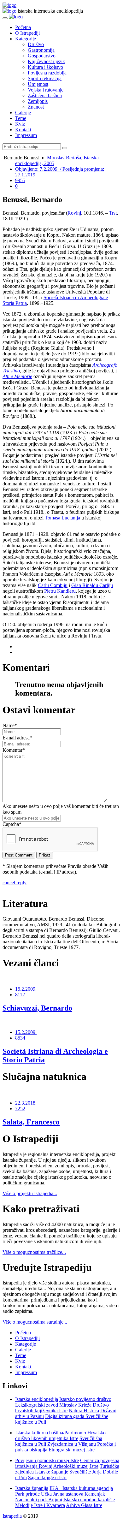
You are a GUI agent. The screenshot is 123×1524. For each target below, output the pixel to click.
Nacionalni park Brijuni (38, 1499)
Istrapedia (13, 1516)
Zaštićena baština (45, 95)
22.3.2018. (26, 1103)
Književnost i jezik (46, 61)
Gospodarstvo (42, 55)
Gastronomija (41, 50)
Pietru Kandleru (60, 591)
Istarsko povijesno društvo (85, 1399)
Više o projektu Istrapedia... (30, 1193)
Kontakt (23, 129)
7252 (20, 1108)
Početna (23, 27)
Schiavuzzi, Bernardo (37, 1008)
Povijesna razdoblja (47, 72)
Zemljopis (38, 101)
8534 (20, 1038)
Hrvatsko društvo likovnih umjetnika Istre (60, 1435)
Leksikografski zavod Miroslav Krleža (53, 1405)
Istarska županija (31, 1488)
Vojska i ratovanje (45, 89)
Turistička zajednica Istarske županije (67, 1468)
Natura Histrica (84, 1410)
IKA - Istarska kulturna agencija (81, 1488)
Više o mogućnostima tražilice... (34, 1252)
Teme (20, 118)
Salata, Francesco (31, 1122)
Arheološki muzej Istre (75, 1466)
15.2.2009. (26, 989)
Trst (113, 213)
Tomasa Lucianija (62, 517)
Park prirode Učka (33, 1494)
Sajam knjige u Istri (47, 1477)
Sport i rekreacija (45, 78)
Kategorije (25, 38)
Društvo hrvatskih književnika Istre (62, 1407)
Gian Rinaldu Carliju (92, 585)
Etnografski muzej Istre (72, 1449)
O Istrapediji (27, 33)
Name (10, 725)
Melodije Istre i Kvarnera (40, 1505)
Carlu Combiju (52, 585)
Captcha (12, 824)
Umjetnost (38, 84)
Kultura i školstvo (45, 67)
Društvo (36, 44)
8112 (20, 994)
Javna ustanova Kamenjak (79, 1494)
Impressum (26, 135)
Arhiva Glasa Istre (84, 1505)
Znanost (36, 107)
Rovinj (74, 213)
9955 (20, 180)
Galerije (23, 112)
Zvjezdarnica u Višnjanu (71, 1444)
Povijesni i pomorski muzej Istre (47, 1460)
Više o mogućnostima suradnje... (35, 1322)
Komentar (14, 750)
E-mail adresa (17, 737)
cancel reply (14, 882)
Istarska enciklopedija (36, 1399)
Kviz (20, 124)
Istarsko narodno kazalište (89, 1499)
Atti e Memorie (17, 376)
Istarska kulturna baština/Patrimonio (50, 1432)
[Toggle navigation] (5, 18)
